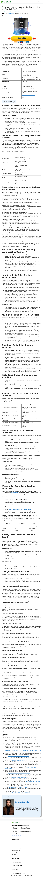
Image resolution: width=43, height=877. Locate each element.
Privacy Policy (15, 852)
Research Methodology (16, 848)
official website (14, 492)
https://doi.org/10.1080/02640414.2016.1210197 (19, 792)
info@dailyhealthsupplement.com (18, 873)
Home (13, 841)
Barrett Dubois (10, 13)
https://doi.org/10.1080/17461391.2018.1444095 (19, 773)
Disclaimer (4, 11)
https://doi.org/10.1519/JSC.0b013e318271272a (18, 756)
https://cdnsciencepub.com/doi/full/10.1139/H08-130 (18, 742)
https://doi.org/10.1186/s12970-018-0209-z (18, 777)
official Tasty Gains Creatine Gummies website (20, 509)
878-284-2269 (15, 869)
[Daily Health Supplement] (16, 824)
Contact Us (14, 846)
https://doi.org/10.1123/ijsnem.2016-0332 (17, 760)
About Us (14, 844)
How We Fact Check (16, 850)
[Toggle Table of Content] (14, 102)
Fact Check (10, 11)
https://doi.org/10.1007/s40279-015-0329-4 (18, 787)
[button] (38, 1)
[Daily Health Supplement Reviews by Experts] (6, 1)
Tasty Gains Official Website (28, 95)
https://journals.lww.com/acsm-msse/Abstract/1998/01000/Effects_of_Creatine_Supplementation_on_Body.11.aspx (23, 750)
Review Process (17, 11)
